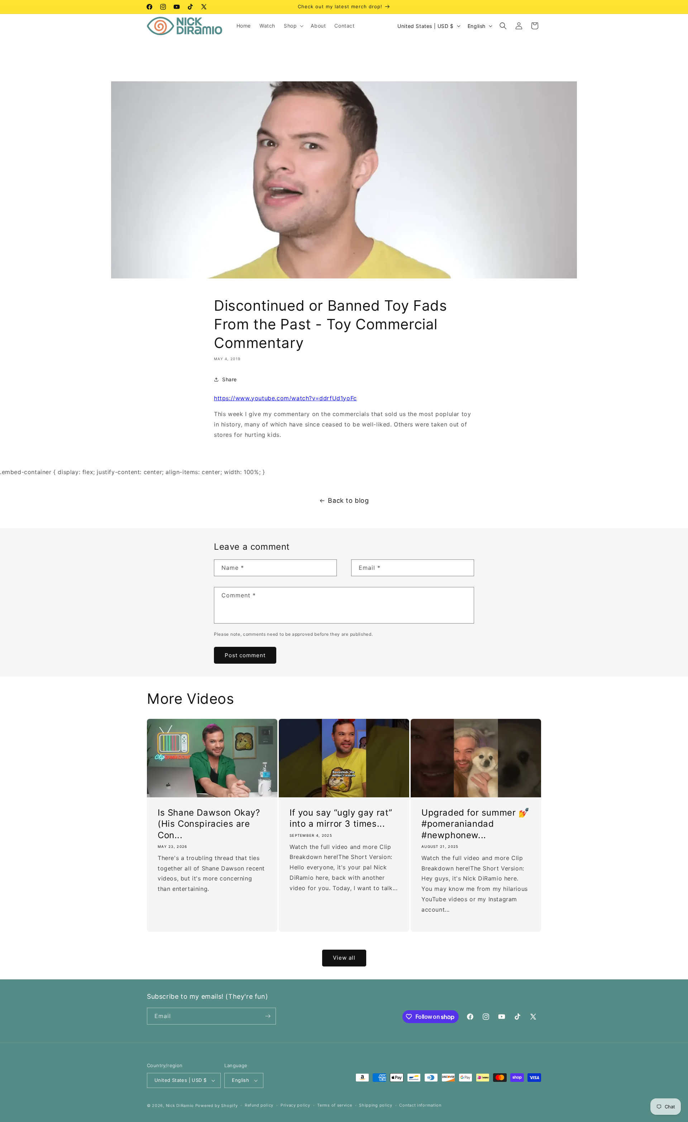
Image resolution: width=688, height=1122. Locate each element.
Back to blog (348, 500)
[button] (293, 25)
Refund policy (259, 1105)
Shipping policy (375, 1105)
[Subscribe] (268, 1016)
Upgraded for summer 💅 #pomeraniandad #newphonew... (475, 823)
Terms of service (334, 1105)
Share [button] (229, 379)
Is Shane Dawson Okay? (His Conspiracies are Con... (209, 823)
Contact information (420, 1105)
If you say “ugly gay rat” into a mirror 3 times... (341, 818)
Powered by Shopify (216, 1105)
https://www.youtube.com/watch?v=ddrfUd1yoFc (285, 398)
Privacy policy (295, 1105)
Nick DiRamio (180, 1105)
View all (344, 957)
